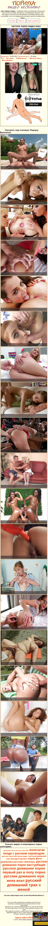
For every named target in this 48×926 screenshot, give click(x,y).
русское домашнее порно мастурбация (24, 863)
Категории (12, 21)
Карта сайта (21, 918)
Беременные (21, 58)
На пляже (9, 58)
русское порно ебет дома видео (14, 856)
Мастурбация (7, 60)
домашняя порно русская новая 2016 (15, 850)
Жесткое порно (35, 58)
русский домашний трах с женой (24, 885)
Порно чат (21, 21)
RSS (31, 918)
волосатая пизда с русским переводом (24, 851)
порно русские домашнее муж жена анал (24, 876)
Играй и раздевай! (33, 21)
